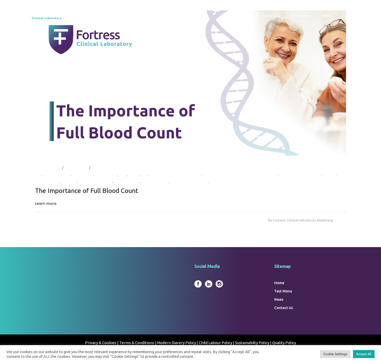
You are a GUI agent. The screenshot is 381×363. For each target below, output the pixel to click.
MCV (144, 174)
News (278, 299)
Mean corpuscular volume (300, 174)
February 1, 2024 (47, 168)
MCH (122, 174)
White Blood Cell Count (189, 181)
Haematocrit (82, 174)
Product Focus (76, 168)
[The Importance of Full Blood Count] (190, 83)
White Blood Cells (224, 181)
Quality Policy (284, 342)
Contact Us (283, 308)
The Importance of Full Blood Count (86, 190)
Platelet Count (47, 181)
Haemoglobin (105, 174)
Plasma (329, 174)
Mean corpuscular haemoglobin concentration (240, 174)
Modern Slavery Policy (176, 342)
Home (279, 283)
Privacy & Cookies (101, 342)
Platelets (68, 181)
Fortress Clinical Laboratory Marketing (303, 220)
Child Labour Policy (215, 342)
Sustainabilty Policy (252, 342)
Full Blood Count (57, 174)
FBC (38, 174)
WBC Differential (154, 181)
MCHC (133, 174)
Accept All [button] (363, 354)
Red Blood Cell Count (95, 181)
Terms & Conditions (136, 342)
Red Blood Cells (126, 181)
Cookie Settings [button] (335, 354)
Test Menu (283, 291)
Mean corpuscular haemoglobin (175, 174)
